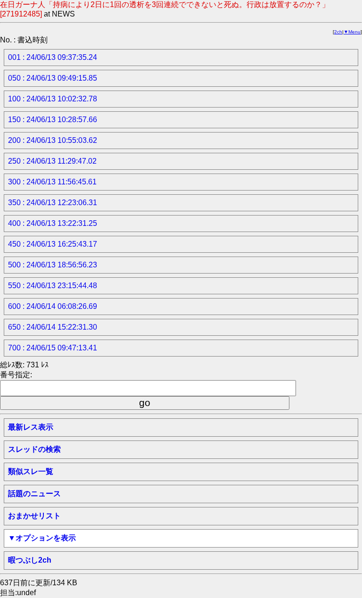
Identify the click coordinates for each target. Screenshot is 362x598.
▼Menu (352, 31)
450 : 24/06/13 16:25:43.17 (52, 244)
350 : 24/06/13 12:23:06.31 (52, 203)
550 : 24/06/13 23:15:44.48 (52, 286)
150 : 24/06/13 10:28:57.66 (52, 120)
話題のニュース (34, 494)
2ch (338, 31)
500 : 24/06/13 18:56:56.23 (52, 265)
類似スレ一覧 (30, 471)
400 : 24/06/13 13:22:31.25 (52, 223)
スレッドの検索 (34, 449)
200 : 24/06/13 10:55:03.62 (52, 140)
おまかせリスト (34, 516)
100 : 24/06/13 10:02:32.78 (52, 99)
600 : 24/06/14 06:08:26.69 (52, 306)
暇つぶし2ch (29, 560)
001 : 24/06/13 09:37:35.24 (52, 57)
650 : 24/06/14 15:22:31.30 (52, 327)
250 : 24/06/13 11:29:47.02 (52, 161)
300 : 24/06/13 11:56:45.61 (52, 182)
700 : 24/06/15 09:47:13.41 (52, 348)
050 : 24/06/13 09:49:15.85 (52, 78)
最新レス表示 (30, 427)
